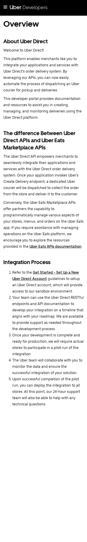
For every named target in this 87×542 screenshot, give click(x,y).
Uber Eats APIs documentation (55, 246)
